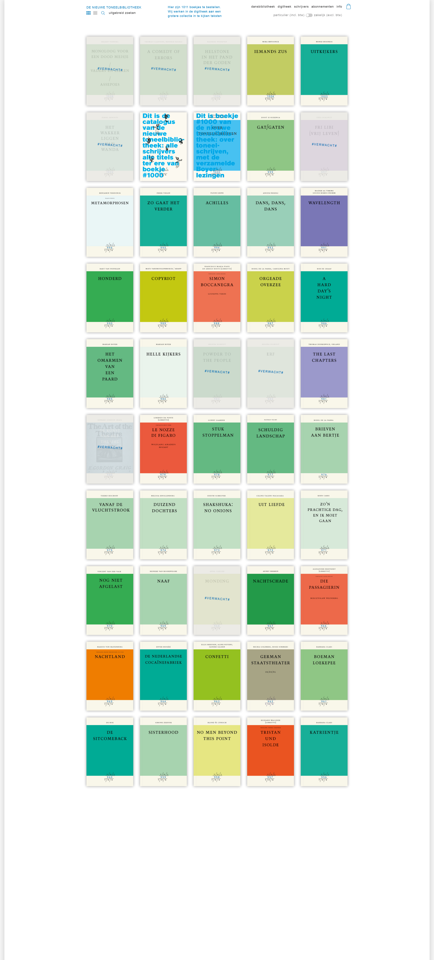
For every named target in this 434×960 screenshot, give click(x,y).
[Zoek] (103, 13)
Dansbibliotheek (263, 6)
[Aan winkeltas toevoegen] (282, 97)
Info (339, 6)
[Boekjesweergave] (88, 13)
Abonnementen (322, 6)
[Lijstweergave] (95, 13)
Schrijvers (301, 6)
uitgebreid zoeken (122, 13)
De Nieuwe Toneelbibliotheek (113, 7)
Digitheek (284, 6)
